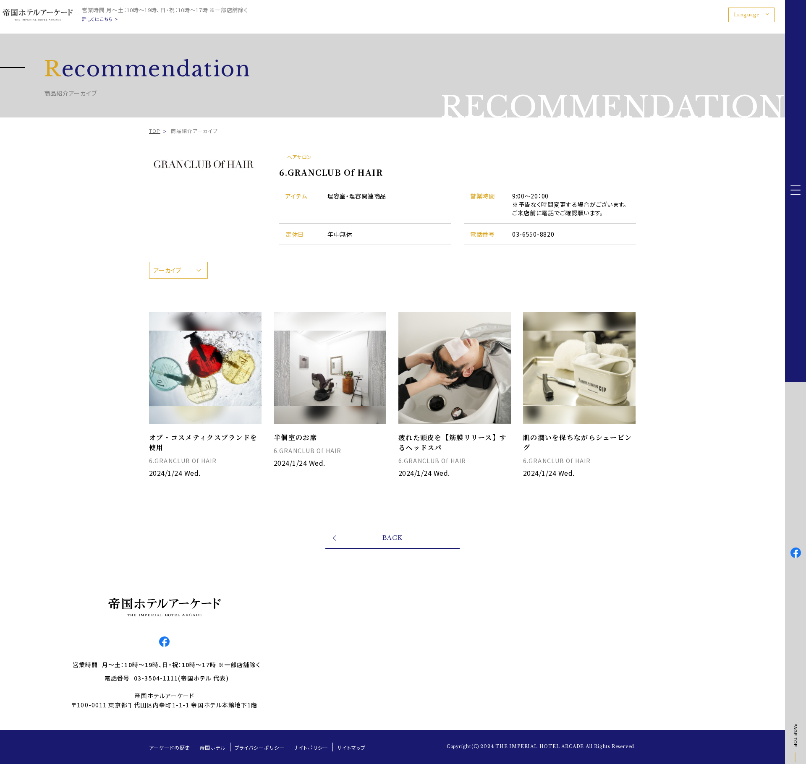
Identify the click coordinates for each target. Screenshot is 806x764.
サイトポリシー (310, 747)
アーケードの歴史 (170, 747)
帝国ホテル (212, 747)
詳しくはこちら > (100, 19)
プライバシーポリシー (260, 747)
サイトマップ (351, 747)
